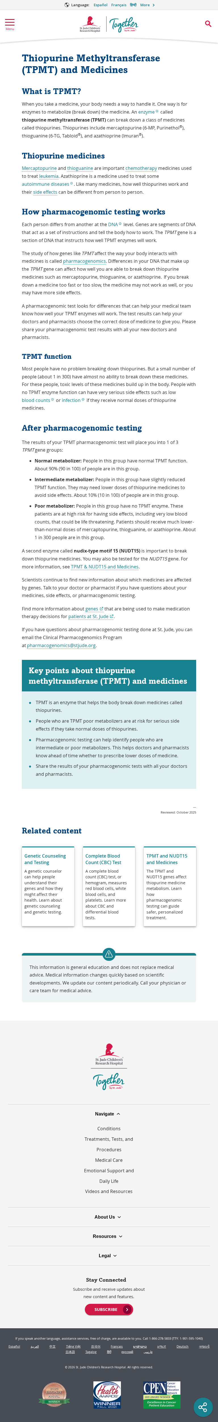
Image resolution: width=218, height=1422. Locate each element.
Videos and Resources (109, 1191)
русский (127, 1352)
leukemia (48, 176)
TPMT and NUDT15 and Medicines (166, 859)
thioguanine (80, 168)
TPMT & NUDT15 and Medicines (105, 567)
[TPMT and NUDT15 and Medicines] (170, 886)
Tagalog (91, 1352)
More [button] (145, 5)
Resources (104, 1236)
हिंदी (109, 1352)
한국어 (95, 1346)
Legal (105, 1255)
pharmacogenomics (84, 261)
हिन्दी (133, 5)
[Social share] (203, 1407)
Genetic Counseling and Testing (45, 859)
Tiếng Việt (73, 1346)
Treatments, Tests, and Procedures (109, 1144)
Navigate (104, 1113)
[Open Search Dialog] (208, 23)
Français (118, 5)
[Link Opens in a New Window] (54, 1395)
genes (94, 609)
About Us (105, 1216)
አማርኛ (161, 1346)
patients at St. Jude (91, 616)
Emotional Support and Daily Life (109, 1175)
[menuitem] (109, 1309)
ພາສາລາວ (140, 1346)
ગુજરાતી (204, 1346)
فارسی (148, 1352)
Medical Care (109, 1160)
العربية (35, 1346)
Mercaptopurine (39, 168)
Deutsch (182, 1346)
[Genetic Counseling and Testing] (48, 886)
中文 (52, 1346)
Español (101, 5)
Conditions (109, 1128)
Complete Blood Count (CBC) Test (103, 859)
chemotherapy (141, 168)
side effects (45, 192)
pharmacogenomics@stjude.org (61, 645)
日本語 (70, 1352)
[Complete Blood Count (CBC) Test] (109, 886)
